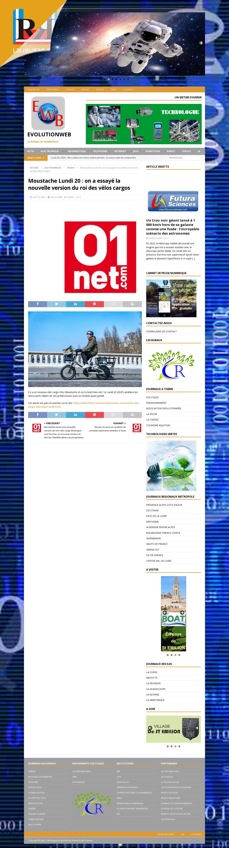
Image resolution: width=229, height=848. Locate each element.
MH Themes (87, 840)
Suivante (200, 43)
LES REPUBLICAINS (81, 771)
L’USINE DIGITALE (36, 792)
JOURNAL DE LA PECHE (172, 808)
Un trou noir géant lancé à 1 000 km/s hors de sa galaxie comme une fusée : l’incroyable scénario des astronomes (172, 227)
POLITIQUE (152, 397)
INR (118, 771)
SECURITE (100, 89)
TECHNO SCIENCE (36, 813)
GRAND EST (152, 549)
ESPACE (186, 151)
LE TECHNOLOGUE (170, 782)
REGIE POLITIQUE (169, 792)
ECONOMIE (128, 89)
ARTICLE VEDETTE (157, 166)
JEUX (135, 151)
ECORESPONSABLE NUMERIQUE (132, 808)
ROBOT (171, 151)
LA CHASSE (152, 419)
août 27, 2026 (155, 238)
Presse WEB (56, 197)
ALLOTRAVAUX (168, 819)
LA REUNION (153, 683)
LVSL (119, 776)
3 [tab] (109, 79)
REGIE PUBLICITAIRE (170, 797)
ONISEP (32, 808)
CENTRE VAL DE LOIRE (158, 560)
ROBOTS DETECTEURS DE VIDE (176, 813)
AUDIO (71, 197)
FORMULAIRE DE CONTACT (161, 331)
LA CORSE (151, 672)
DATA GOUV (123, 782)
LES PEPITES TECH (37, 797)
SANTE (114, 89)
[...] (193, 258)
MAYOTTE (151, 677)
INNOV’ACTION (35, 803)
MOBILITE (70, 89)
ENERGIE (85, 89)
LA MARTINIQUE (155, 700)
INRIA (119, 797)
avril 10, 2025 (39, 197)
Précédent (165, 612)
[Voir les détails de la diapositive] (173, 613)
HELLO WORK (34, 824)
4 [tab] (112, 79)
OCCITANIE (152, 510)
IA (199, 151)
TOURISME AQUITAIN (158, 425)
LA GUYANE (152, 694)
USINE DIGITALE (36, 819)
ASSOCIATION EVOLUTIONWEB (163, 408)
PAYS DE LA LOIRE (156, 516)
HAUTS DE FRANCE (156, 543)
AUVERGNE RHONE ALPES (160, 527)
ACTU (30, 151)
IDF (118, 813)
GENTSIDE (33, 782)
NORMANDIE (153, 538)
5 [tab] (116, 79)
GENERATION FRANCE (127, 787)
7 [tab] (124, 79)
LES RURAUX (78, 782)
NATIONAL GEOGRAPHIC (40, 776)
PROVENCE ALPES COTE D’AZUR (164, 504)
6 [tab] (120, 79)
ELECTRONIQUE (50, 151)
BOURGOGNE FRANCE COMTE (163, 532)
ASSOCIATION (33, 89)
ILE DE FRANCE (154, 555)
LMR (74, 776)
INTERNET (120, 151)
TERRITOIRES (52, 89)
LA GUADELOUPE (155, 689)
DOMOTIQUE (152, 151)
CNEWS (32, 771)
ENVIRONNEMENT (156, 402)
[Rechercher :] (184, 157)
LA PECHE (151, 414)
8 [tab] (128, 79)
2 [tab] (105, 79)
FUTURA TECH (35, 787)
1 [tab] (101, 79)
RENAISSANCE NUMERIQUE (130, 803)
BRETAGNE (152, 521)
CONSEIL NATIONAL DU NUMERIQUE (134, 792)
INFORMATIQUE (77, 151)
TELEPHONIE (100, 151)
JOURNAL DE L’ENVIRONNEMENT (176, 803)
